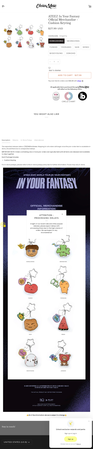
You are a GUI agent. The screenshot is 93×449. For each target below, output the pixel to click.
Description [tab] (6, 140)
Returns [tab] (15, 140)
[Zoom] (6, 55)
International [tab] (39, 140)
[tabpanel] (46, 280)
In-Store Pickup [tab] (26, 140)
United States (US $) (15, 442)
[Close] (63, 214)
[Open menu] (5, 6)
